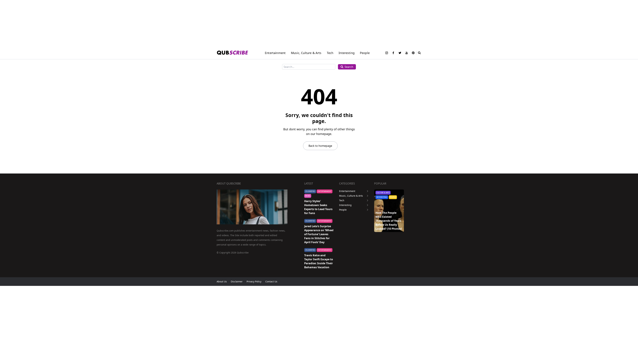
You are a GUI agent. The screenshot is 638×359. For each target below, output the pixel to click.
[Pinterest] (413, 53)
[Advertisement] (99, 23)
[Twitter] (400, 53)
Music (307, 196)
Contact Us (271, 281)
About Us (222, 281)
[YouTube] (407, 53)
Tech (330, 53)
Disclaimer (237, 281)
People (365, 53)
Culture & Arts (383, 192)
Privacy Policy (254, 281)
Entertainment (275, 53)
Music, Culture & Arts (351, 195)
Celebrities (310, 191)
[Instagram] (387, 53)
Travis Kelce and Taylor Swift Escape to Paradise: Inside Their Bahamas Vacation (318, 261)
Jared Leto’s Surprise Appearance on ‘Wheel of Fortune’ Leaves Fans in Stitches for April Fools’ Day (318, 234)
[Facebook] (393, 53)
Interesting (347, 53)
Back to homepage (320, 146)
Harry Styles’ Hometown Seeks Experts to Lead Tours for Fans (318, 207)
